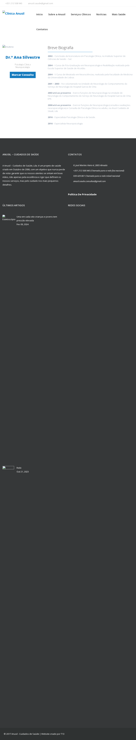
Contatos (42, 29)
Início (39, 14)
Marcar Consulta (23, 74)
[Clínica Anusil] (18, 13)
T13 (62, 733)
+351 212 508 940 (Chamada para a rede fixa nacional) (98, 170)
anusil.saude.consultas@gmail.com (89, 181)
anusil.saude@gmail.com (40, 3)
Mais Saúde (119, 14)
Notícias (101, 14)
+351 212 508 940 (13, 3)
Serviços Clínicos (81, 14)
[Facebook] (71, 217)
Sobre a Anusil (56, 14)
